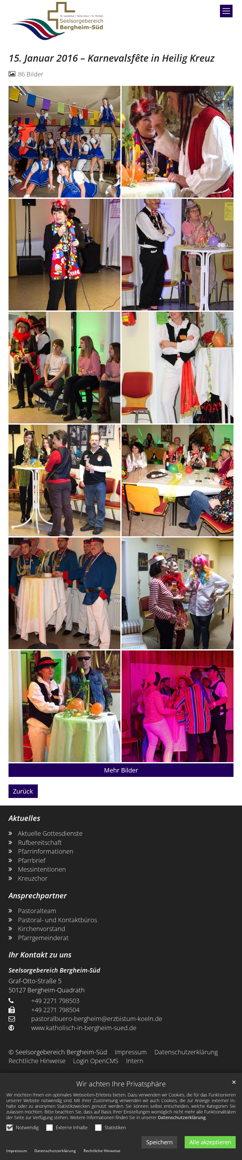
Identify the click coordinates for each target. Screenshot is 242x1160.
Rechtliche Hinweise (102, 1150)
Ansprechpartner (38, 895)
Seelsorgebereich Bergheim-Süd (54, 970)
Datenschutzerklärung (182, 1117)
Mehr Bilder (121, 770)
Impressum (16, 1150)
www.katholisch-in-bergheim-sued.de (83, 1027)
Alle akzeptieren (210, 1142)
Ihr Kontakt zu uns (40, 955)
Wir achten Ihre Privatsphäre (121, 1083)
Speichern (159, 1142)
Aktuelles (24, 818)
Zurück (23, 791)
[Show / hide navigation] (226, 11)
